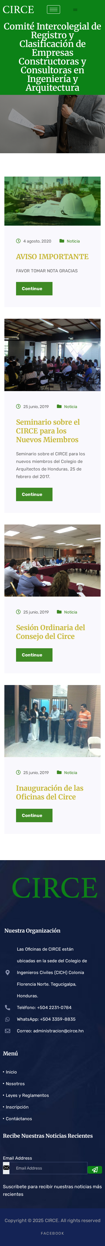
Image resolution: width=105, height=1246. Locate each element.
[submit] (95, 1170)
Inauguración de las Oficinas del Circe (49, 792)
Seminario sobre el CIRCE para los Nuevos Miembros (48, 431)
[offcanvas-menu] (75, 9)
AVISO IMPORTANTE (52, 256)
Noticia (73, 241)
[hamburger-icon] (53, 9)
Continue (32, 288)
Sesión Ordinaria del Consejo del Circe (50, 632)
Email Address (17, 1158)
